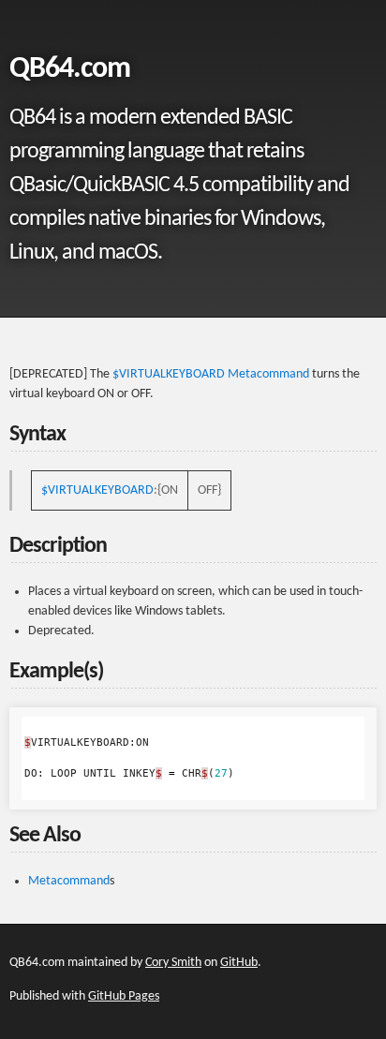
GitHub (239, 963)
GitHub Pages (123, 996)
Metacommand (268, 374)
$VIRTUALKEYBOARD (168, 374)
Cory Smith (173, 963)
